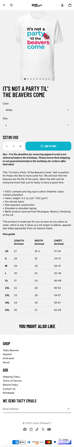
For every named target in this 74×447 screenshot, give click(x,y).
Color (6, 103)
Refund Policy (10, 384)
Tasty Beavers (11, 350)
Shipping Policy (11, 376)
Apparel (7, 354)
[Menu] (4, 5)
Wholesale (8, 392)
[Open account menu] (62, 5)
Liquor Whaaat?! (41, 423)
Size (5, 118)
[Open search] (11, 5)
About (6, 362)
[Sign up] (68, 409)
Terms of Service (12, 380)
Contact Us (9, 388)
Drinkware (8, 358)
